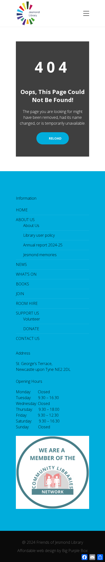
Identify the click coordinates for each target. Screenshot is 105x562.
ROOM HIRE (27, 303)
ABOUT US (25, 219)
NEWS (21, 264)
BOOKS (22, 284)
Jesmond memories (40, 254)
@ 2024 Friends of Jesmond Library (52, 542)
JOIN (20, 293)
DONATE (31, 328)
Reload (55, 138)
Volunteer (31, 319)
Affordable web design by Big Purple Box (52, 550)
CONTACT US (28, 338)
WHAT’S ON (26, 274)
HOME (22, 210)
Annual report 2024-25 (43, 245)
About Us (31, 225)
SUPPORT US (27, 313)
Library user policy (39, 235)
